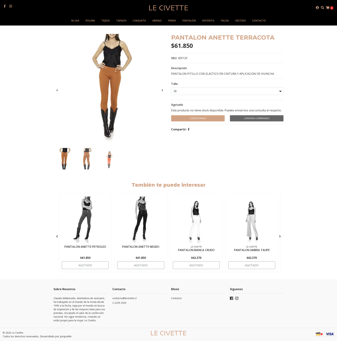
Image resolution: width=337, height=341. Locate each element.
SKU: (174, 58)
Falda (225, 20)
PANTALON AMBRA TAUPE (252, 250)
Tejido (105, 20)
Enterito (208, 20)
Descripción (179, 68)
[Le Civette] (168, 7)
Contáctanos (198, 118)
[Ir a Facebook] (5, 6)
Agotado (177, 105)
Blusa (75, 20)
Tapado (121, 20)
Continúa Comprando (256, 118)
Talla (174, 84)
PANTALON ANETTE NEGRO (140, 247)
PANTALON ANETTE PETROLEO (85, 247)
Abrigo (157, 20)
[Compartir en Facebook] (188, 129)
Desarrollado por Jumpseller (56, 336)
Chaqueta (139, 20)
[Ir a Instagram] (11, 6)
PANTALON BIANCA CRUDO (196, 250)
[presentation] (57, 90)
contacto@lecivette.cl (124, 298)
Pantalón (189, 20)
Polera (90, 20)
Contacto (259, 20)
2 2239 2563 (119, 302)
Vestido (240, 20)
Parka (172, 20)
